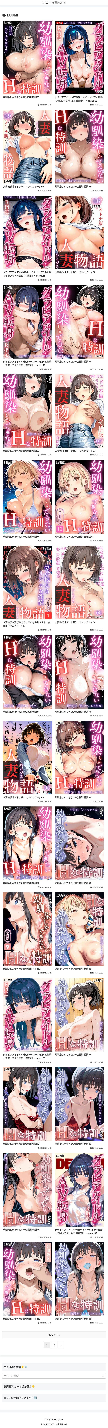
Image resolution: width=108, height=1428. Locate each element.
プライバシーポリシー (54, 1420)
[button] (103, 1375)
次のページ (54, 1335)
